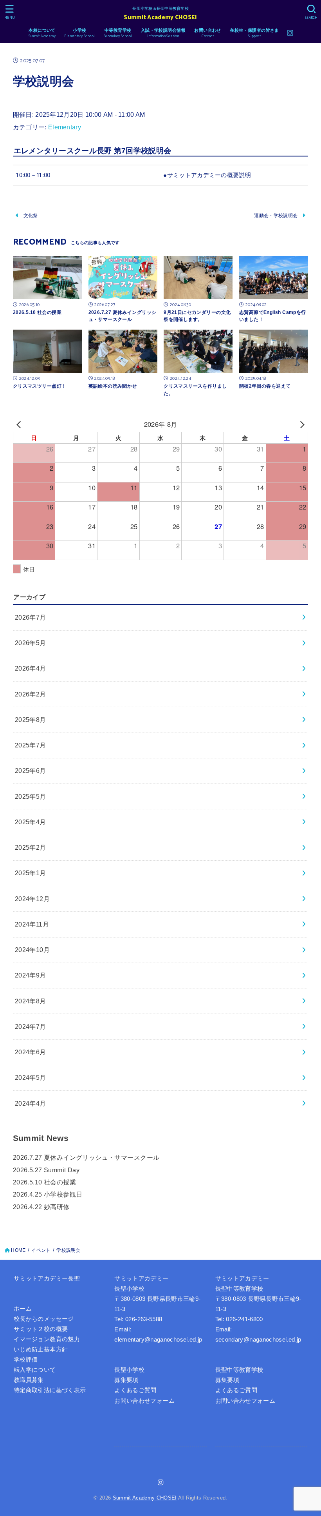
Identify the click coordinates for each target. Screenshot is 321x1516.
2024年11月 (32, 924)
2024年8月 (30, 1001)
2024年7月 (30, 1026)
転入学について (35, 1370)
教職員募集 (29, 1380)
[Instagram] (290, 32)
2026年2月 (30, 694)
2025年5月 (30, 796)
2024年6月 (30, 1051)
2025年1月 (30, 872)
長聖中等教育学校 (239, 1370)
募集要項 (126, 1380)
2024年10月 (32, 949)
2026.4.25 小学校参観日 (48, 1194)
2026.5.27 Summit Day (46, 1169)
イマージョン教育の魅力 (47, 1339)
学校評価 (26, 1359)
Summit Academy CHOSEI (160, 17)
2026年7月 (30, 617)
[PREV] (20, 424)
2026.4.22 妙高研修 (41, 1206)
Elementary (64, 127)
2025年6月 (30, 770)
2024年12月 (32, 898)
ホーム (23, 1309)
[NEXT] (300, 424)
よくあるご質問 (135, 1390)
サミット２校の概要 (41, 1329)
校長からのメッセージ (44, 1319)
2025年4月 (30, 821)
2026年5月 (30, 642)
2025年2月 (30, 847)
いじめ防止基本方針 (41, 1349)
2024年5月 (30, 1077)
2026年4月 (30, 668)
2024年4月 (30, 1103)
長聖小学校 (129, 1370)
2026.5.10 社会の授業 (44, 1182)
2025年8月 (30, 719)
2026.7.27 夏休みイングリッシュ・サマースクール (86, 1157)
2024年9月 (30, 975)
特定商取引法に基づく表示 (50, 1390)
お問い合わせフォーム (144, 1401)
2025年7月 (30, 745)
